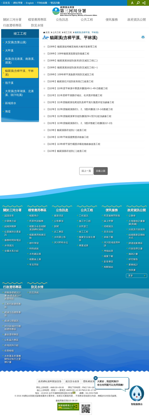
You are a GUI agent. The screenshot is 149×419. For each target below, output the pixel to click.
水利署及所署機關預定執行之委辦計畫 (13, 359)
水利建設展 (35, 254)
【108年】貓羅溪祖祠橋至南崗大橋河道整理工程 (71, 46)
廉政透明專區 (11, 334)
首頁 (48, 32)
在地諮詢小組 (11, 345)
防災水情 (37, 25)
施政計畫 (133, 254)
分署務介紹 (10, 221)
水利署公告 (60, 237)
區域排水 (10, 103)
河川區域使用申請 (112, 244)
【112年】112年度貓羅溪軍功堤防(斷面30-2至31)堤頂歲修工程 (78, 116)
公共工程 (87, 19)
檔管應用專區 (37, 19)
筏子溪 (9, 82)
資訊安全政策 (72, 381)
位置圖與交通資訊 (13, 233)
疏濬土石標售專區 (13, 314)
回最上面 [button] (100, 171)
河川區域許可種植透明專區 (13, 327)
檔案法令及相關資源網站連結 (37, 228)
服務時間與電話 (13, 240)
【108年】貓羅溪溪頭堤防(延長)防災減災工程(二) (71, 60)
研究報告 (133, 259)
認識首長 (9, 215)
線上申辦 (108, 221)
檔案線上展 (35, 259)
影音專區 (108, 261)
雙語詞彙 (55, 3)
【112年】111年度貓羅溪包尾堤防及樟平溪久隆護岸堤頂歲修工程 (80, 102)
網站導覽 (18, 3)
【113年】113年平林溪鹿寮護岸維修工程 (67, 137)
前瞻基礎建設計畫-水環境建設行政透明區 (13, 295)
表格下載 (108, 237)
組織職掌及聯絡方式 (137, 236)
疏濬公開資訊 (11, 321)
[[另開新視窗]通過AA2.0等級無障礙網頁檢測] (68, 406)
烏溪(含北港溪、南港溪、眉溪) (20, 60)
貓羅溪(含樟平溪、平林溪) (19, 72)
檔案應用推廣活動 (37, 236)
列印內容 (143, 37)
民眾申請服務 (36, 221)
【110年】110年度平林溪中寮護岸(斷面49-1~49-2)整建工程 (77, 88)
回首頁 (6, 3)
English (30, 3)
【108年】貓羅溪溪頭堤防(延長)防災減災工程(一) (71, 67)
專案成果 (83, 245)
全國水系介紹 (11, 251)
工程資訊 (83, 215)
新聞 (56, 226)
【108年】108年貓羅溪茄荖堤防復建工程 (67, 53)
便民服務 (112, 19)
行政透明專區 (12, 25)
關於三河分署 (12, 19)
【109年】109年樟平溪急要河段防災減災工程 (70, 74)
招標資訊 (108, 226)
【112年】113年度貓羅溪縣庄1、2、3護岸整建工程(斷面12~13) (79, 123)
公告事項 (58, 221)
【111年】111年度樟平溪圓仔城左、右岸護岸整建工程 (74, 95)
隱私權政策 (89, 381)
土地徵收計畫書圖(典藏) (137, 222)
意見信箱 (108, 232)
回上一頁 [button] (86, 171)
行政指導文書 (136, 248)
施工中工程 (85, 221)
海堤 (8, 111)
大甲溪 (9, 50)
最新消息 (58, 215)
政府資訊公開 (136, 19)
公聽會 (132, 215)
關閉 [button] (132, 3)
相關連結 (108, 267)
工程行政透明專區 (13, 305)
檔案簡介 (34, 215)
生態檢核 (9, 350)
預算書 (132, 270)
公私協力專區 (11, 340)
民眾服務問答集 (112, 215)
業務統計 (133, 264)
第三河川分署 (74, 11)
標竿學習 (34, 243)
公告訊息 (62, 19)
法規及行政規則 (137, 229)
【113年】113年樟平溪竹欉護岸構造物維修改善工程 (73, 144)
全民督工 (83, 226)
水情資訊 (9, 245)
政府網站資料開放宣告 (50, 381)
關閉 (96, 378)
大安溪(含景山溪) (15, 42)
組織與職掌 (10, 226)
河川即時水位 (61, 242)
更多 (130, 275)
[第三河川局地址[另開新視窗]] (74, 393)
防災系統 (34, 292)
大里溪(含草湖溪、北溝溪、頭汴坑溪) (19, 93)
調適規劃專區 (136, 243)
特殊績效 (34, 248)
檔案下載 (108, 256)
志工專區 (58, 232)
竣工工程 (68, 32)
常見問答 (34, 264)
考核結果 (108, 251)
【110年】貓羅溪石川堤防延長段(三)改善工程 (69, 81)
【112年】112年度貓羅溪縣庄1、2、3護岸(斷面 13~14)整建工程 (79, 109)
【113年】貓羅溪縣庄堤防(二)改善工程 (66, 151)
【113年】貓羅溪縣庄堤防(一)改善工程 (66, 130)
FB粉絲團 (42, 3)
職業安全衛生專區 (87, 238)
